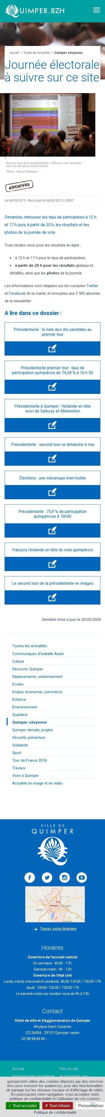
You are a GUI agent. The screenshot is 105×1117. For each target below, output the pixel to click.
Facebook (17, 293)
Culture (18, 661)
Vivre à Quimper (25, 775)
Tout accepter (24, 1106)
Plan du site (69, 1069)
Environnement (24, 707)
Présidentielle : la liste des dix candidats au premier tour (52, 332)
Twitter (92, 286)
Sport (16, 753)
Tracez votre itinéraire (58, 928)
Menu (96, 10)
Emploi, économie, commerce (37, 692)
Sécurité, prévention (28, 737)
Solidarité (20, 745)
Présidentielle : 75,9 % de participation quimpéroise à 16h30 (52, 514)
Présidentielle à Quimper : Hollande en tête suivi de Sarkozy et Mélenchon (52, 408)
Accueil (14, 53)
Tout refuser (59, 1106)
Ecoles (17, 684)
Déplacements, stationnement (37, 676)
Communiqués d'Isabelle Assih (38, 654)
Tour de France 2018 (29, 760)
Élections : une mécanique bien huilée (52, 478)
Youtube (81, 877)
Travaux (18, 768)
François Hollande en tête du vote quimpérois (52, 549)
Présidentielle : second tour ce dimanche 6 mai (52, 444)
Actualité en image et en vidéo (37, 783)
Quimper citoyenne (29, 722)
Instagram (64, 877)
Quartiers (20, 714)
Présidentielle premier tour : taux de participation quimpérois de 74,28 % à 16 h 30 (52, 370)
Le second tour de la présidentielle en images (53, 583)
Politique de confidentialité (55, 1112)
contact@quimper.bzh (66, 1039)
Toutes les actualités (36, 53)
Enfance (19, 699)
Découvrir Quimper (27, 669)
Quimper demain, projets (32, 730)
